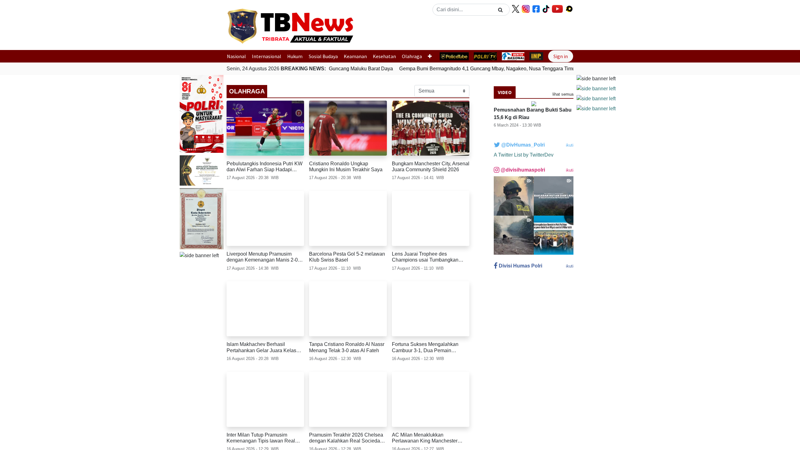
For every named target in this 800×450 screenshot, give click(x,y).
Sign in (560, 56)
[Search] (500, 10)
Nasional (236, 56)
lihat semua (562, 94)
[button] (376, 32)
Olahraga (412, 56)
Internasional (266, 56)
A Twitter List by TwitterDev (523, 155)
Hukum (294, 56)
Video (505, 92)
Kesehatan (384, 56)
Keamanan (355, 56)
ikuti (569, 145)
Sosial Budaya (323, 56)
